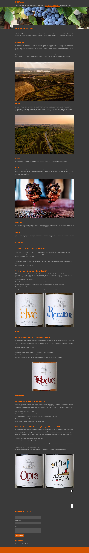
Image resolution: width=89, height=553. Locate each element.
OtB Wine (19, 2)
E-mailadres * (18, 520)
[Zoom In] (72, 505)
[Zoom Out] (72, 507)
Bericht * (17, 526)
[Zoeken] (73, 5)
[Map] (44, 499)
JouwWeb (72, 549)
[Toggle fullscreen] (72, 491)
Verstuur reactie (19, 535)
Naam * (16, 514)
